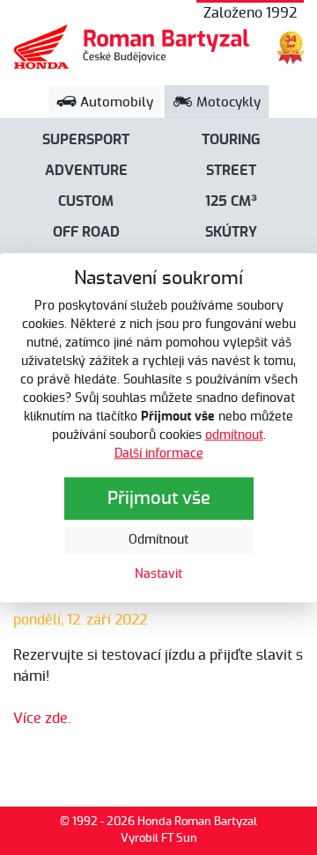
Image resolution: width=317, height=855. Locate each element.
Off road (86, 232)
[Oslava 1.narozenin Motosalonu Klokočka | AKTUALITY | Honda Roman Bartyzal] (132, 46)
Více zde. (41, 719)
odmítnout (234, 434)
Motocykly (227, 102)
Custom (86, 201)
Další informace (158, 453)
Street (231, 171)
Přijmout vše (158, 498)
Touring (231, 140)
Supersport (85, 140)
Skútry (231, 232)
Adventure (86, 171)
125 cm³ (231, 201)
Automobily (115, 102)
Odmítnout (158, 539)
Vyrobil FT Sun (159, 838)
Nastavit (158, 573)
